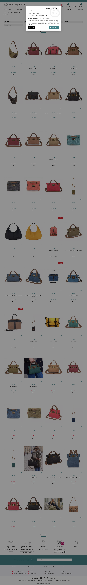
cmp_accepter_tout (54, 27)
